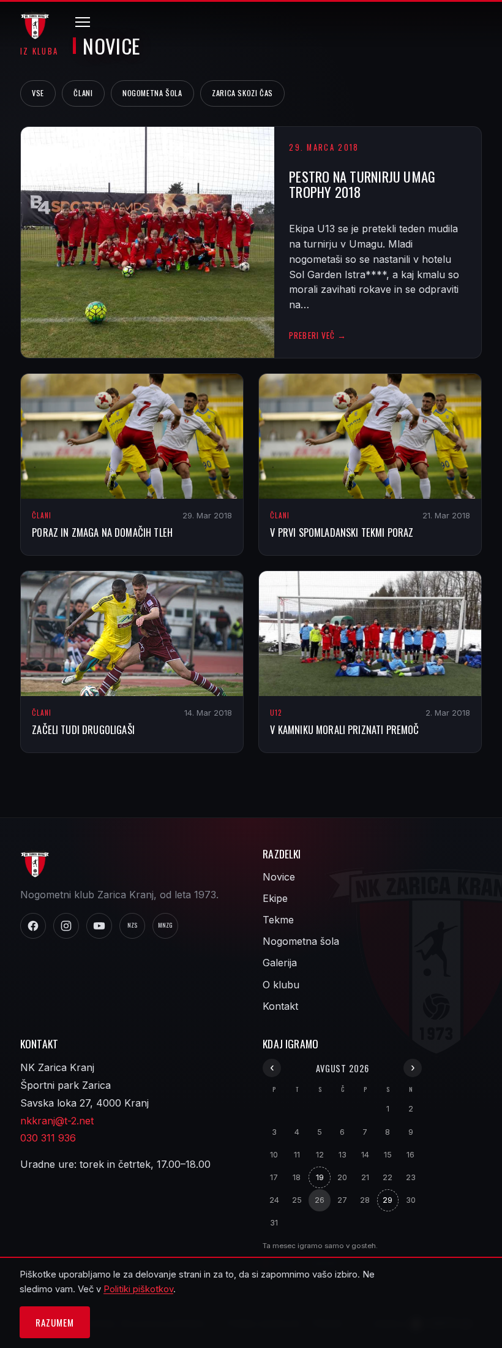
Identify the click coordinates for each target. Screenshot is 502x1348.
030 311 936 (48, 1138)
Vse (38, 93)
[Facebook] (33, 926)
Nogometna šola (152, 93)
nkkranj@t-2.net (57, 1121)
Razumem (54, 1322)
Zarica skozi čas (242, 93)
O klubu (281, 985)
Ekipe (275, 898)
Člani (82, 93)
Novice (279, 877)
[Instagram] (66, 926)
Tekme (278, 920)
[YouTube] (99, 926)
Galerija (280, 962)
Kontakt (280, 1006)
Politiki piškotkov (138, 1289)
